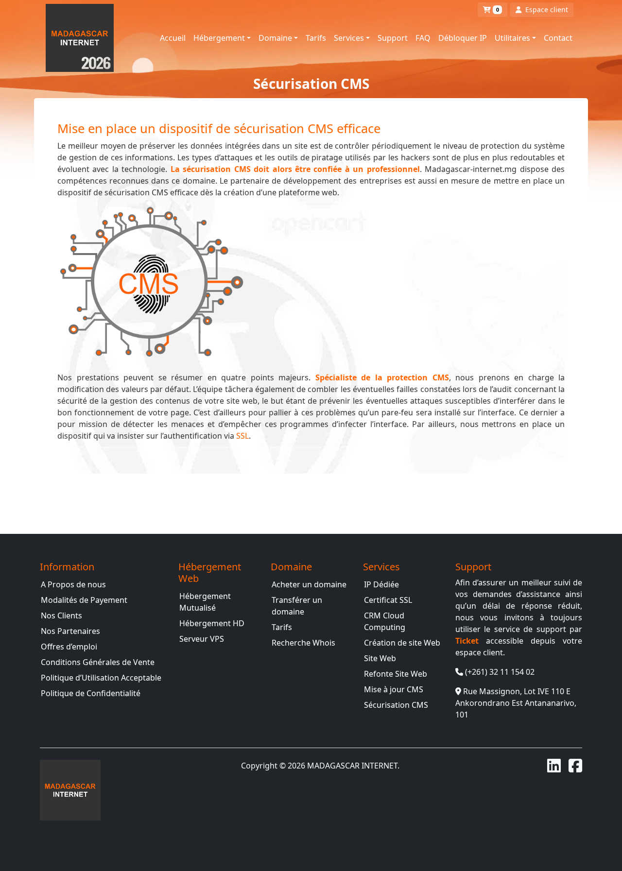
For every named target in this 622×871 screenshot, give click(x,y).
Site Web (380, 658)
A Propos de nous (73, 584)
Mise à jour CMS (393, 689)
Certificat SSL (388, 600)
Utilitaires (512, 38)
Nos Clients (61, 615)
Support (393, 38)
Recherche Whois (303, 642)
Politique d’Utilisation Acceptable (101, 677)
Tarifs (316, 38)
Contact (558, 38)
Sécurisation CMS (396, 705)
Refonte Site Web (395, 673)
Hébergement (219, 38)
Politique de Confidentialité (90, 693)
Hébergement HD (211, 623)
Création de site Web (402, 642)
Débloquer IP (462, 38)
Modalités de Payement (84, 600)
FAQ (423, 38)
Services (349, 38)
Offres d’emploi (69, 646)
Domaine (275, 38)
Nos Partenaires (70, 631)
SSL (242, 435)
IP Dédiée (381, 584)
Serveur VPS (201, 638)
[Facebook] (575, 765)
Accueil (173, 38)
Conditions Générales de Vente (98, 662)
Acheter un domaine (309, 584)
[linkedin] (554, 765)
